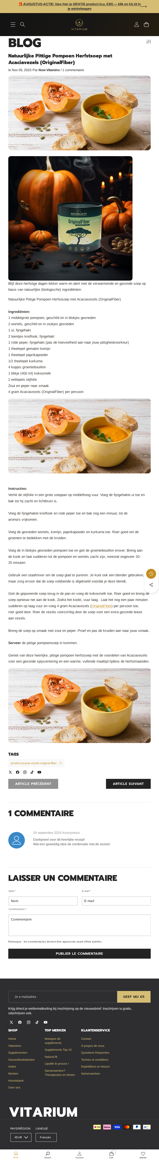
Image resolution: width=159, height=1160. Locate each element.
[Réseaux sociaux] (151, 585)
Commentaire (18, 909)
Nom (12, 891)
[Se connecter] (136, 24)
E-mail (86, 891)
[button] (144, 6)
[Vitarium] (79, 24)
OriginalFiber (101, 606)
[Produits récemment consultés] (151, 574)
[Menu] (13, 24)
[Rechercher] (22, 24)
